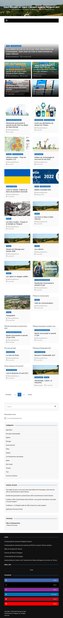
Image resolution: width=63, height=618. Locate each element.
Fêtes (35, 62)
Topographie (10, 315)
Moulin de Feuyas (12, 525)
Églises (8, 437)
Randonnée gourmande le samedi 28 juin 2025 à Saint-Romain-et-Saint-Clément (16, 71)
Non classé (9, 82)
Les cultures (38, 249)
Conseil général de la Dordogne (13, 556)
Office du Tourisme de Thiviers (13, 549)
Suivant (30, 394)
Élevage (9, 154)
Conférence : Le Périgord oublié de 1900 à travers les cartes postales (17, 87)
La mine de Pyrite (12, 355)
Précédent (8, 394)
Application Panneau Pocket (44, 89)
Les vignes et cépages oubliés (17, 276)
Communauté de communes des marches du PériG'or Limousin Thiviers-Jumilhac (28, 545)
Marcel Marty (39, 385)
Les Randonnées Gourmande (13, 66)
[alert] (31, 418)
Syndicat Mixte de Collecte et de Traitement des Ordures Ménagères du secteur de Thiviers (30, 560)
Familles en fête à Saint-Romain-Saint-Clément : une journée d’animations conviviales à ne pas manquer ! (31, 500)
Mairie (36, 186)
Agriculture (9, 430)
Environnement (38, 120)
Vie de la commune (16, 46)
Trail (8, 46)
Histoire (8, 218)
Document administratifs (13, 433)
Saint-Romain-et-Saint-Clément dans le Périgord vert (31, 7)
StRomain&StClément (13, 56)
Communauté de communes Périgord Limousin (18, 541)
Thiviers (8, 468)
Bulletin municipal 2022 (42, 190)
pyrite (31, 570)
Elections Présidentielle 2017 (44, 355)
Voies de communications (43, 303)
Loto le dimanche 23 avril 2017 (17, 373)
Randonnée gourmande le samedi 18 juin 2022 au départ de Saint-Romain (17, 125)
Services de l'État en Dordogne (13, 552)
